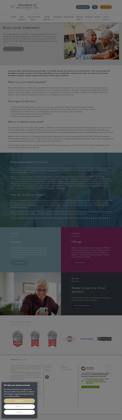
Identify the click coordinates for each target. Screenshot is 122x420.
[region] (19, 400)
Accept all (19, 401)
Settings (19, 412)
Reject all (19, 406)
